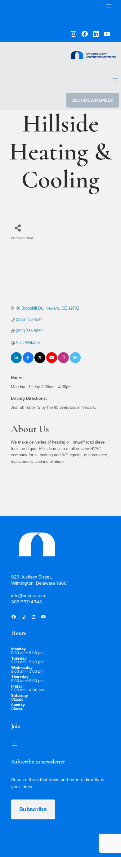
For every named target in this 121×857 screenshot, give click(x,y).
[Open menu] (109, 6)
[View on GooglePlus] (75, 361)
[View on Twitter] (39, 361)
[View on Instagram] (63, 361)
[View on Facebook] (28, 361)
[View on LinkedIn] (16, 361)
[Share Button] (18, 228)
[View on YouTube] (51, 361)
